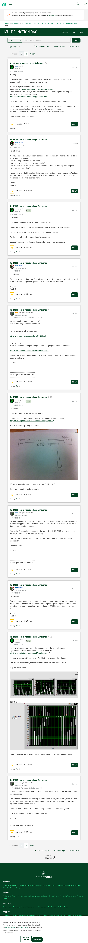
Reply (74, 124)
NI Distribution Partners (10, 896)
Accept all (37, 939)
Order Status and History (27, 896)
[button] (12, 124)
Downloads (6, 915)
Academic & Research (10, 885)
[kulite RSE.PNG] (44, 726)
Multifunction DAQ (70, 23)
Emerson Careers (32, 907)
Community (15, 23)
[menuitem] (78, 4)
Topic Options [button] (13, 47)
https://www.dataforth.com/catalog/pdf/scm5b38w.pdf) (30, 97)
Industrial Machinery (64, 885)
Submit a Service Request (63, 915)
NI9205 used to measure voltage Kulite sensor (27, 63)
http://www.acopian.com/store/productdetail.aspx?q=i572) (32, 421)
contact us (53, 15)
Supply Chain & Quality (55, 907)
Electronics (46, 885)
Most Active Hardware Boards (49, 23)
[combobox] (46, 40)
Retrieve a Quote (42, 896)
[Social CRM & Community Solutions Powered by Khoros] (50, 857)
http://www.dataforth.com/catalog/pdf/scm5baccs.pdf (29, 653)
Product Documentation (19, 915)
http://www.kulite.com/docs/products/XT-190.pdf (28, 336)
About (22, 907)
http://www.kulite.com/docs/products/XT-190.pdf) (37, 89)
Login (74, 32)
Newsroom (42, 907)
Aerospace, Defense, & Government (30, 885)
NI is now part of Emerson (11, 907)
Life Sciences (77, 885)
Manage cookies (26, 938)
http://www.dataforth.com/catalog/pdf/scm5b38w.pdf (29, 351)
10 (16, 836)
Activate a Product (47, 915)
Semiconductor (9, 888)
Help (81, 32)
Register (65, 32)
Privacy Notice (10, 927)
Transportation (20, 888)
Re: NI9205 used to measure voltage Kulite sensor (28, 139)
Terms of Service (54, 896)
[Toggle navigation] (13, 4)
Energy (54, 885)
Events (66, 907)
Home (7, 23)
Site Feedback (77, 915)
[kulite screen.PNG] (44, 685)
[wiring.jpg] (44, 454)
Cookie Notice (23, 927)
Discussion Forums (29, 23)
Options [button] (74, 67)
